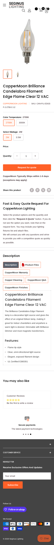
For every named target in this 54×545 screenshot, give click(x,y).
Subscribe (13, 485)
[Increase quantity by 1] (35, 156)
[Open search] (23, 10)
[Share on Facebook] (32, 190)
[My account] (29, 10)
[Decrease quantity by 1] (17, 156)
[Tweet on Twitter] (43, 190)
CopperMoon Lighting (15, 103)
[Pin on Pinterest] (37, 190)
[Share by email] (49, 190)
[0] (41, 10)
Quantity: (7, 156)
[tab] (11, 265)
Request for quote (27, 167)
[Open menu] (4, 5)
